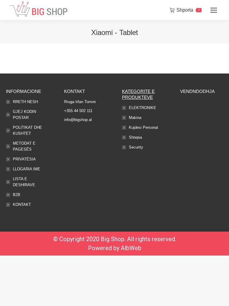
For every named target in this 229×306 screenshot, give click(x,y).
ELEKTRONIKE (142, 107)
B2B (16, 194)
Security (136, 147)
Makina (135, 117)
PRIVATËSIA (24, 159)
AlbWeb (131, 248)
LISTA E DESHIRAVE (24, 182)
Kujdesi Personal (143, 127)
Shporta (188, 10)
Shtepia (135, 137)
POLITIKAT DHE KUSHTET (27, 130)
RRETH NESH (25, 102)
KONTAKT (22, 204)
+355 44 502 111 (78, 110)
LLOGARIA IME (26, 169)
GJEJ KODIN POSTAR (24, 114)
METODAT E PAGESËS (24, 146)
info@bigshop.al (78, 119)
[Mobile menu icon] (214, 10)
